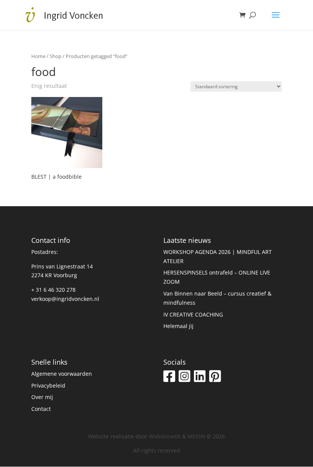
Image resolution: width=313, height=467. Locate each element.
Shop (55, 56)
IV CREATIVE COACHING (193, 314)
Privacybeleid (48, 385)
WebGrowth (165, 436)
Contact (41, 408)
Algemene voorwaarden (61, 373)
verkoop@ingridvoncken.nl (65, 298)
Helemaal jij (178, 326)
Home (38, 56)
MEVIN (196, 436)
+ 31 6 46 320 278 (53, 289)
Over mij (42, 397)
